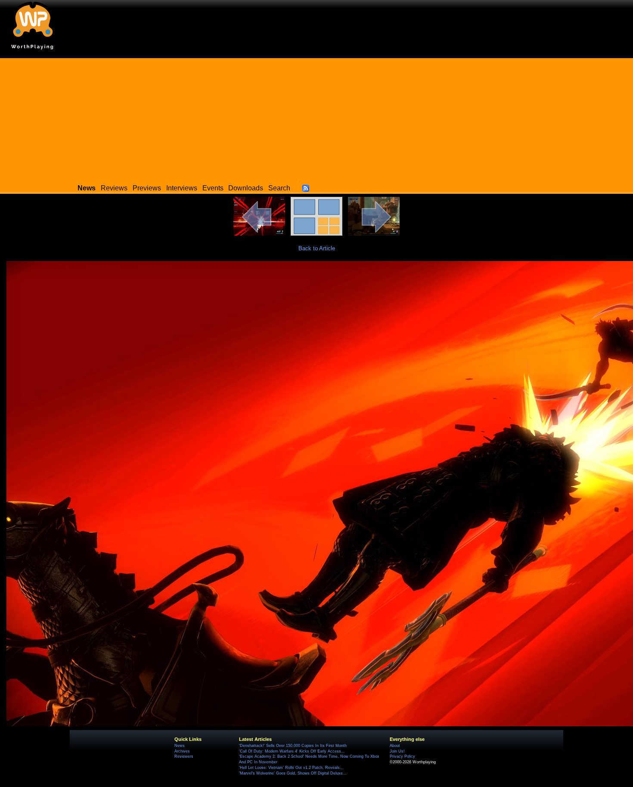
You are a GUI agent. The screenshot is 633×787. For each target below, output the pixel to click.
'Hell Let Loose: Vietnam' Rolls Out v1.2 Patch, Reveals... (291, 767)
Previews (147, 188)
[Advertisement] (316, 118)
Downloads (245, 188)
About (395, 745)
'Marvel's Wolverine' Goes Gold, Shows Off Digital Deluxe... (293, 773)
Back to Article (316, 248)
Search (279, 188)
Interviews (181, 188)
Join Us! (397, 751)
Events (212, 188)
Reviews (114, 188)
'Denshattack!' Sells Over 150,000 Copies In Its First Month (293, 745)
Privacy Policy (402, 756)
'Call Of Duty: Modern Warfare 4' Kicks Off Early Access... (292, 751)
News (179, 745)
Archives (182, 751)
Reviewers (183, 756)
